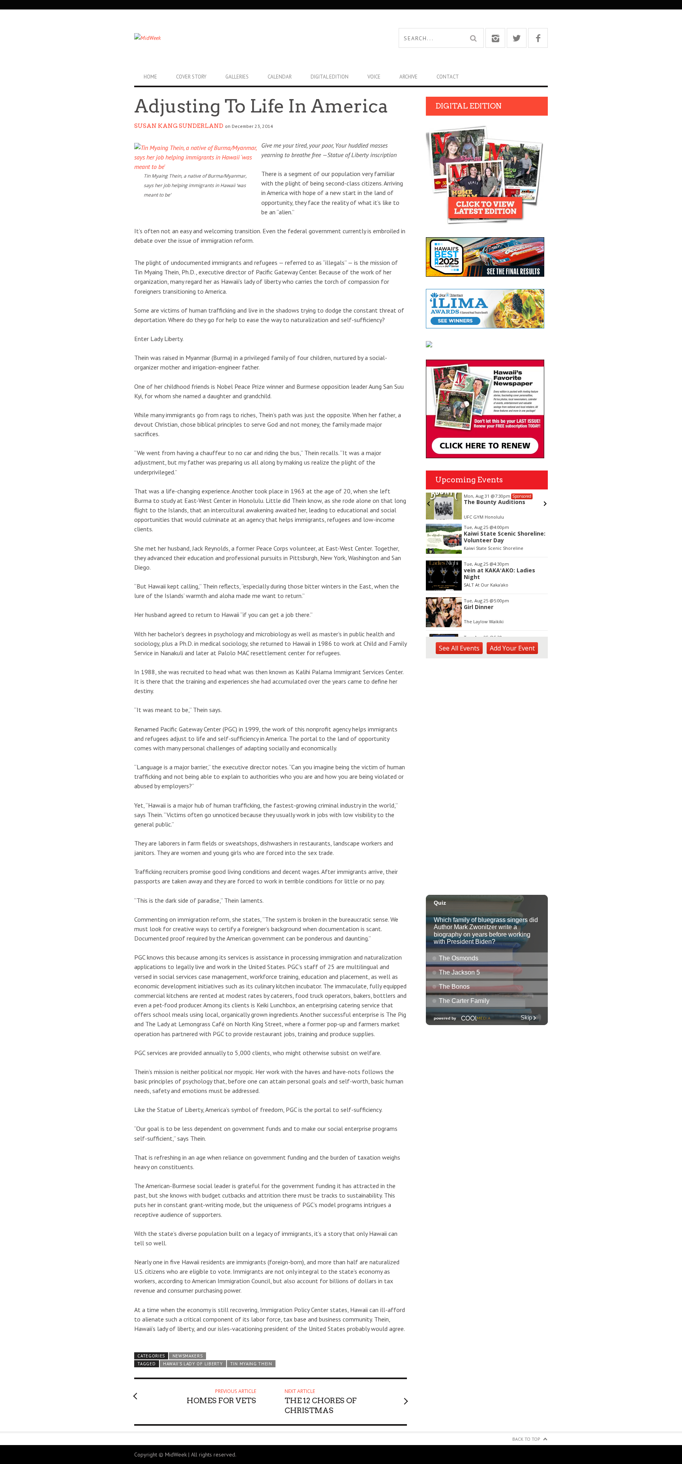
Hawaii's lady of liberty (193, 1364)
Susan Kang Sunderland (178, 125)
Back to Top (526, 1439)
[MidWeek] (237, 38)
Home (150, 76)
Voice (373, 76)
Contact (448, 76)
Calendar (280, 76)
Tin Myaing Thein (251, 1364)
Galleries (237, 76)
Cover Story (191, 76)
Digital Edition (329, 76)
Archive (408, 76)
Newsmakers (187, 1356)
